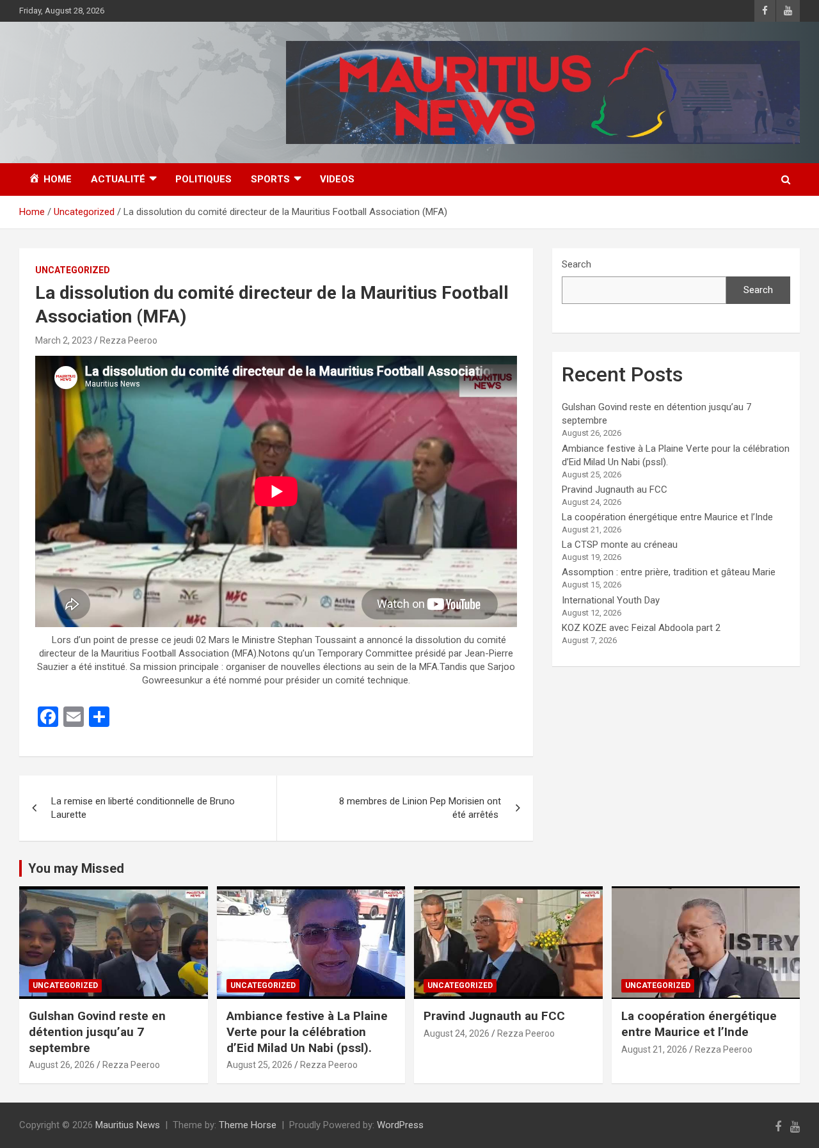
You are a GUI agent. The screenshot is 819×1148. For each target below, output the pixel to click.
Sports (270, 179)
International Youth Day (611, 600)
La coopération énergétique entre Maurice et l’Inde (667, 517)
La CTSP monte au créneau (620, 544)
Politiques (203, 179)
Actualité (118, 179)
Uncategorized (72, 270)
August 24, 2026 (456, 1033)
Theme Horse (247, 1125)
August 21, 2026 (654, 1049)
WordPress (400, 1125)
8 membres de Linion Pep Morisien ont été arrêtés (420, 807)
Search (576, 264)
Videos (337, 179)
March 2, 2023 (63, 340)
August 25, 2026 (259, 1065)
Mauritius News (127, 1125)
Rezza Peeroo (128, 340)
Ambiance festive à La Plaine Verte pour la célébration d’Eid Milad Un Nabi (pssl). (307, 1031)
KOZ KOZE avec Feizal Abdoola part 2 (641, 628)
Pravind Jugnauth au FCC (614, 489)
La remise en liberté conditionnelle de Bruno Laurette (143, 807)
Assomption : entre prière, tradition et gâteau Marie (668, 572)
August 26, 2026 (62, 1065)
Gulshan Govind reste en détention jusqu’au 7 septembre (97, 1031)
